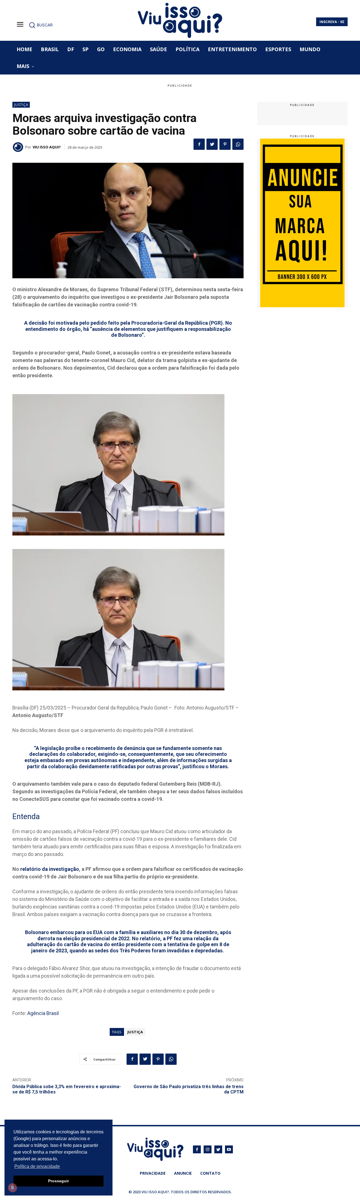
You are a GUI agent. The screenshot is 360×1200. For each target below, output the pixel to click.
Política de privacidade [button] (37, 1166)
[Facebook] (199, 144)
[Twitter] (212, 144)
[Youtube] (229, 1149)
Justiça (21, 104)
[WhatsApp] (238, 144)
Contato (210, 1173)
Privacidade (153, 1173)
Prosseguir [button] (58, 1181)
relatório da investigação (49, 869)
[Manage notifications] (12, 1187)
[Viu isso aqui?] (18, 147)
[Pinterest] (225, 144)
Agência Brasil (43, 1013)
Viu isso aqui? (47, 147)
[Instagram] (208, 1149)
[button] (41, 25)
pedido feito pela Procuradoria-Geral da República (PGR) (157, 323)
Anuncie (183, 1173)
